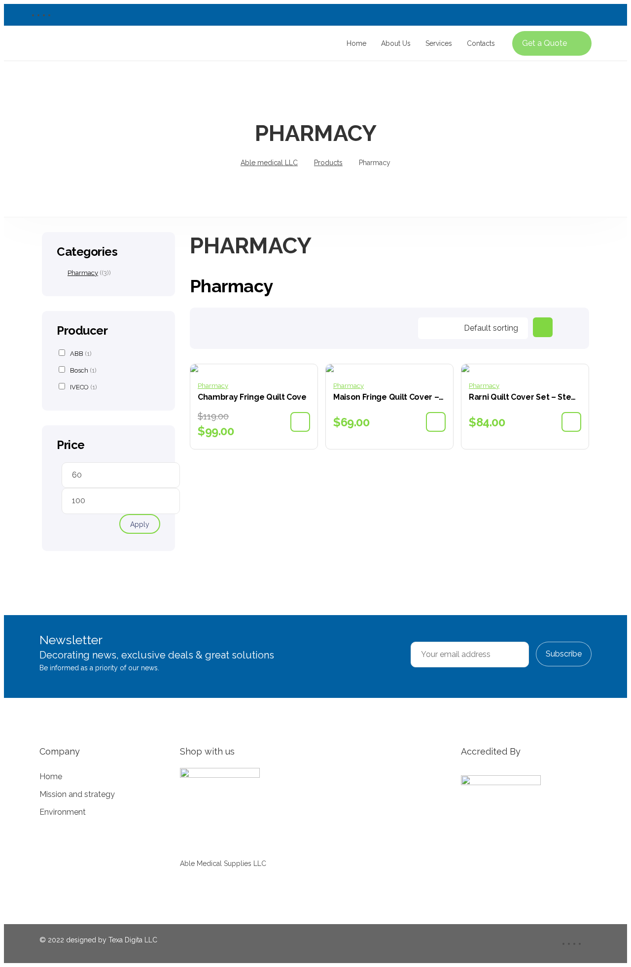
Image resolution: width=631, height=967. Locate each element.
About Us (396, 43)
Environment (62, 812)
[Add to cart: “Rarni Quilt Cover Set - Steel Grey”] (571, 422)
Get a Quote (544, 43)
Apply (139, 524)
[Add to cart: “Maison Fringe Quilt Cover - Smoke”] (436, 422)
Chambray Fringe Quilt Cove (252, 397)
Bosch (83, 370)
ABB (81, 353)
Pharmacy (213, 385)
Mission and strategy (77, 794)
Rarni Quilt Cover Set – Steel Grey (525, 397)
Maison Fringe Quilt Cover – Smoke (389, 397)
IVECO (83, 387)
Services (438, 43)
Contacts (481, 43)
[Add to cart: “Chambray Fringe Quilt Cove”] (300, 422)
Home (356, 43)
